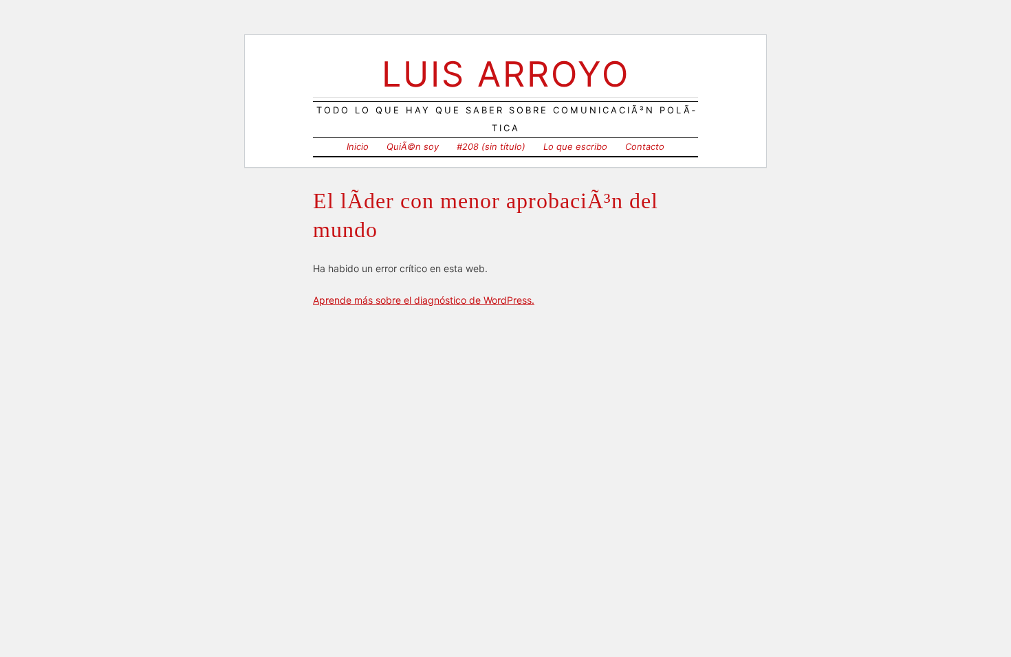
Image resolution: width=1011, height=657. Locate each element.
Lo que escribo (575, 146)
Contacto (644, 146)
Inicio (358, 146)
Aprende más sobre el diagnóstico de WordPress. (423, 300)
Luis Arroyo (506, 74)
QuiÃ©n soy (413, 146)
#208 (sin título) (491, 146)
